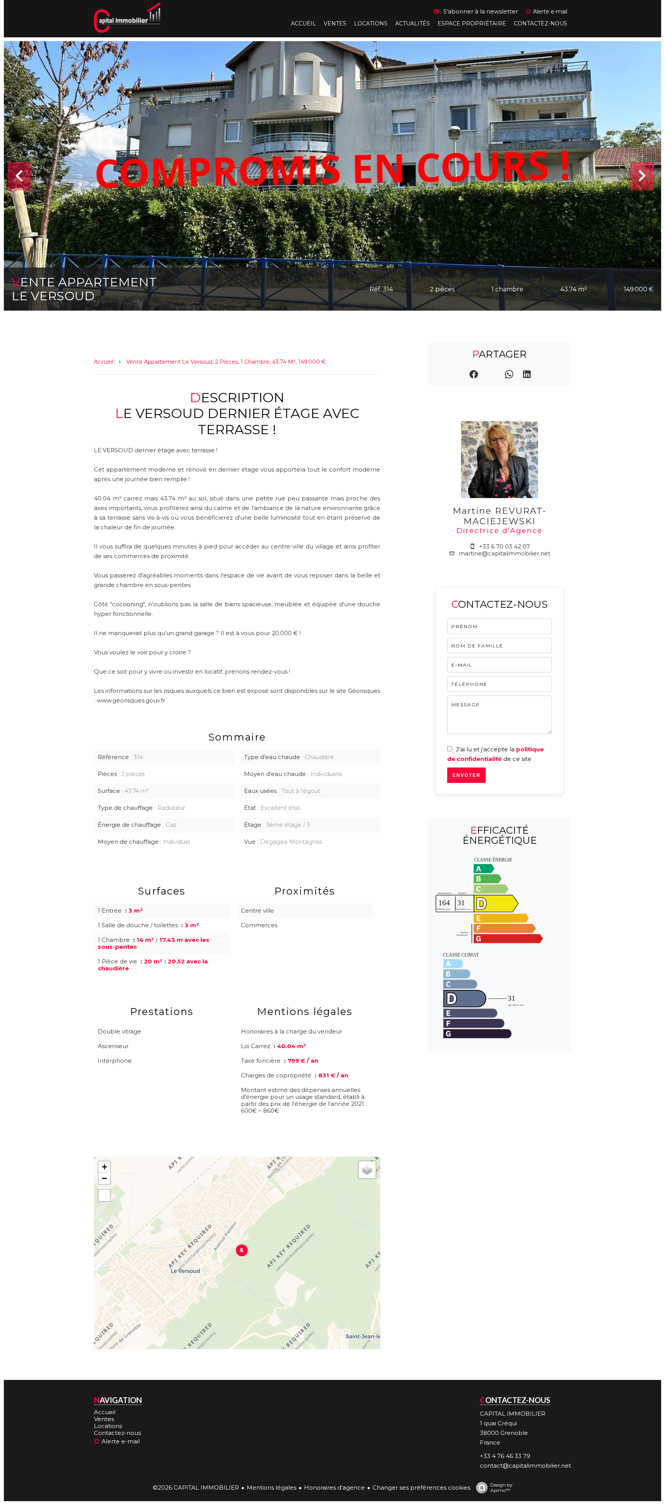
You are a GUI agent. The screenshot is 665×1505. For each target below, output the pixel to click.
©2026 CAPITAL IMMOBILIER (196, 1487)
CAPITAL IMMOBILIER (512, 1413)
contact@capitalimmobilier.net (525, 1465)
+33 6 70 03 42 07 (504, 546)
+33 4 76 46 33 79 (505, 1456)
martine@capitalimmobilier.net (504, 553)
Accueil (103, 361)
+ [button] (104, 1167)
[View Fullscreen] (104, 1195)
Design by (501, 1487)
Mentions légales (271, 1487)
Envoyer (467, 775)
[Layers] (367, 1169)
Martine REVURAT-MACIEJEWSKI (499, 516)
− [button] (104, 1178)
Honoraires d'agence (334, 1487)
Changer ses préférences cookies (421, 1487)
